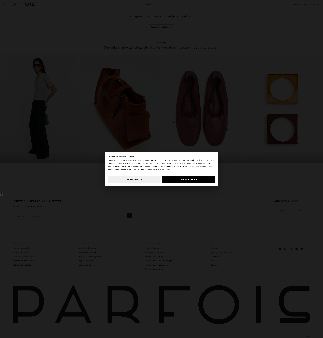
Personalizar (133, 179)
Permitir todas (189, 179)
